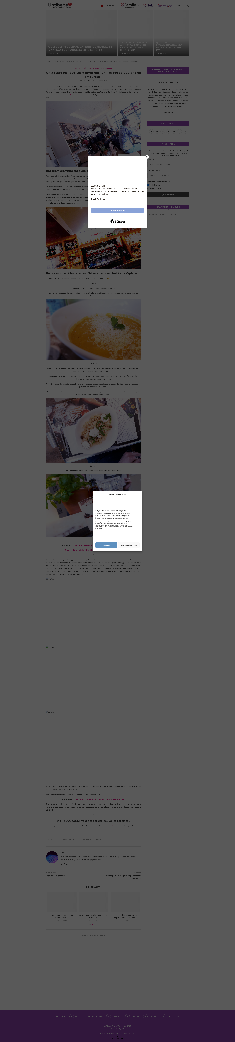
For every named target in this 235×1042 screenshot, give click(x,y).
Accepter (106, 545)
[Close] (147, 157)
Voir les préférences (129, 545)
